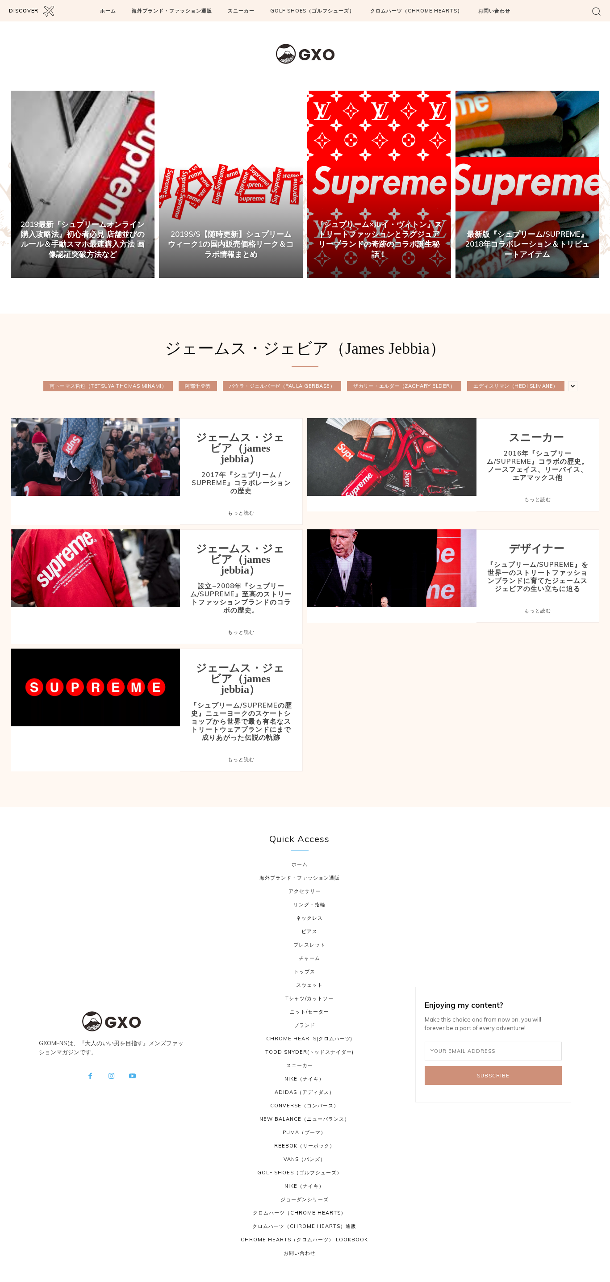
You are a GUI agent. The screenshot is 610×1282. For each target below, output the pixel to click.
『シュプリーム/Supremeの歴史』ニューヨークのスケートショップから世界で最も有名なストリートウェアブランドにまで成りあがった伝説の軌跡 (241, 721)
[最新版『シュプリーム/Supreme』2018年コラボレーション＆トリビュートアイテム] (527, 184)
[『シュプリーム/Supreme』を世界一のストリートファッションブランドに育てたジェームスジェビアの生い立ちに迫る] (391, 568)
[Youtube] (132, 1076)
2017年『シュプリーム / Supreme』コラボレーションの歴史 (241, 482)
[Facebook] (90, 1076)
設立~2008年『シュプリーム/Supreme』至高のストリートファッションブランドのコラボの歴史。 (241, 598)
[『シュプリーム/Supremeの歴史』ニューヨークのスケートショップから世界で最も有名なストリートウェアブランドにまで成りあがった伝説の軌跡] (95, 687)
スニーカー (536, 437)
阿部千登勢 (198, 386)
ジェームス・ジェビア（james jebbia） (240, 448)
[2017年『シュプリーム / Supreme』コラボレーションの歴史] (95, 457)
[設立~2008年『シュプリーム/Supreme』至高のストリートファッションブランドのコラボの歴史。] (95, 568)
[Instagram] (111, 1076)
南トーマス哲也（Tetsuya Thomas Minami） (108, 386)
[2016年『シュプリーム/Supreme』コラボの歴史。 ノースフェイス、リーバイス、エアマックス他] (391, 457)
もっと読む (241, 513)
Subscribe (493, 1076)
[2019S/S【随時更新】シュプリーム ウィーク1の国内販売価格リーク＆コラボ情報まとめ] (231, 184)
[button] (596, 11)
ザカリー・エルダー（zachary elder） (404, 386)
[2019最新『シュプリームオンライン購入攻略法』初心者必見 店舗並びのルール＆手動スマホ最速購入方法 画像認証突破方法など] (83, 184)
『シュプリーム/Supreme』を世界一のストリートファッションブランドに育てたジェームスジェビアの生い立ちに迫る (538, 576)
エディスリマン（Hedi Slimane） (515, 386)
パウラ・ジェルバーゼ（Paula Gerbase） (282, 386)
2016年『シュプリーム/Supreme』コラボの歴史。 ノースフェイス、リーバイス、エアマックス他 (538, 465)
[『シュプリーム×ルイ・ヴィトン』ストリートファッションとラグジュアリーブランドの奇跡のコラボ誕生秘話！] (379, 184)
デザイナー (536, 548)
